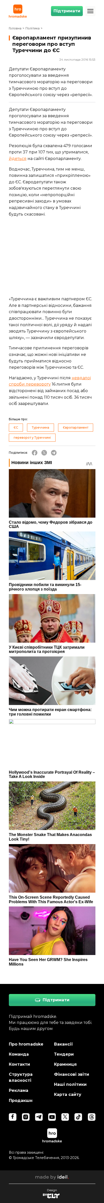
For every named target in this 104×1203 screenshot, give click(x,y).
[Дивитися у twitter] (65, 1117)
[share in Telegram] (54, 452)
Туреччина (40, 427)
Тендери (64, 1054)
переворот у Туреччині (32, 437)
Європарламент (75, 427)
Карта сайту (67, 1094)
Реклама (18, 1090)
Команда (19, 1054)
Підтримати (67, 11)
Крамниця (65, 1064)
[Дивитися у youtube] (52, 1117)
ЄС (16, 427)
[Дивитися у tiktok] (78, 1117)
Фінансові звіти (71, 1074)
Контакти (19, 1064)
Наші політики (70, 1084)
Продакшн (21, 1100)
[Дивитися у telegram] (39, 1117)
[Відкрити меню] (90, 11)
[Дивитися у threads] (91, 1117)
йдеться (18, 158)
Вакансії (63, 1044)
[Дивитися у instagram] (26, 1117)
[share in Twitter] (44, 452)
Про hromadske (26, 1044)
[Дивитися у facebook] (12, 1117)
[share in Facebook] (34, 452)
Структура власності (21, 1077)
